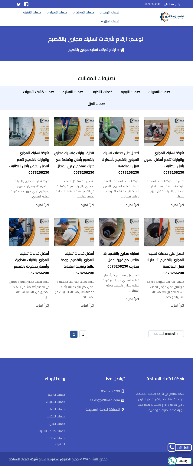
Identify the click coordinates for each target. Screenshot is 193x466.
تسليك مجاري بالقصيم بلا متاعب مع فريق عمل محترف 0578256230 (121, 260)
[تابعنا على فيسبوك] (26, 4)
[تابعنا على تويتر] (18, 4)
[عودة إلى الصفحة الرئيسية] (122, 50)
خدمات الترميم (111, 12)
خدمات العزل (111, 21)
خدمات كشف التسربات (38, 92)
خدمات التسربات (85, 12)
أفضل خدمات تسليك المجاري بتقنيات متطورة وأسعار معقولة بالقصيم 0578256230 (31, 263)
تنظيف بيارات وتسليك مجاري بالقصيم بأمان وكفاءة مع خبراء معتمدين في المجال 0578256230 (74, 162)
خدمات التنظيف (32, 12)
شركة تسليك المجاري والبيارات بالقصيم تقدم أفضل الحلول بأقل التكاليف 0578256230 (29, 162)
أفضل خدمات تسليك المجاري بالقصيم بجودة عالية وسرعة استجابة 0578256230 (77, 263)
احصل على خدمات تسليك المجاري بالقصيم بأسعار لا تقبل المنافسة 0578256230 (120, 162)
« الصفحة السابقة (166, 334)
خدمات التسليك (58, 12)
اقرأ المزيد (177, 205)
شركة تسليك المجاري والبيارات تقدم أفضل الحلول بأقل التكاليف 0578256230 (164, 162)
